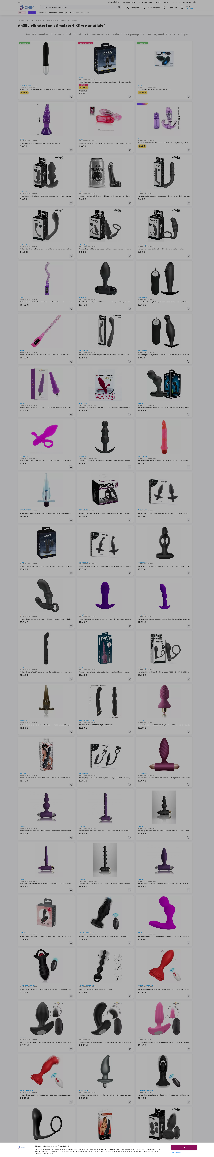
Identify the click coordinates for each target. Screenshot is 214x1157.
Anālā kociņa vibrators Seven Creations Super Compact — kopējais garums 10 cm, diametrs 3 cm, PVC (46, 513)
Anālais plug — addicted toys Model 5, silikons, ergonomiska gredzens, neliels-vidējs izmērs (105, 249)
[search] (119, 7)
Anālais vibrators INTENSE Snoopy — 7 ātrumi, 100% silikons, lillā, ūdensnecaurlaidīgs (46, 408)
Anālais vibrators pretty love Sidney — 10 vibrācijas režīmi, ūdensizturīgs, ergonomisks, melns (105, 460)
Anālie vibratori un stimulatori (56, 20)
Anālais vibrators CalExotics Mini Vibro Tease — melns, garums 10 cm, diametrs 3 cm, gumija (46, 725)
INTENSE (23, 403)
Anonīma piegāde (146, 2)
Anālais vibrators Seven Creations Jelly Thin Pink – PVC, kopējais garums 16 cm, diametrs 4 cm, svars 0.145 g (164, 460)
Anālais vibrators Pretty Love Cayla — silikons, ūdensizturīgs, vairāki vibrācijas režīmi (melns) (46, 619)
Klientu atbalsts (113, 2)
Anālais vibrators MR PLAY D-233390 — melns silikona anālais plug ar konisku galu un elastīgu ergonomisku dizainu (164, 408)
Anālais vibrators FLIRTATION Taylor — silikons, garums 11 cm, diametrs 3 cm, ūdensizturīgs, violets (46, 460)
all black (82, 192)
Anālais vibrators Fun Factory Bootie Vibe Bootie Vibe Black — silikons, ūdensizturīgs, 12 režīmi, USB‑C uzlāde (46, 936)
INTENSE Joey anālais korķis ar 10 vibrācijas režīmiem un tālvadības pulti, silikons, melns (46, 1042)
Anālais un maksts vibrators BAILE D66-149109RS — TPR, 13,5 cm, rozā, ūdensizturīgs (105, 143)
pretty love (82, 297)
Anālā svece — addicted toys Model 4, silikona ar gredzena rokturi (161, 249)
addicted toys (24, 192)
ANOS (81, 78)
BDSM (71, 13)
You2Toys (23, 668)
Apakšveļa (63, 13)
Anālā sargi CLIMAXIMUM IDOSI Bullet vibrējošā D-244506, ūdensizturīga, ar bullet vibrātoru (105, 1095)
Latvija (20, 2)
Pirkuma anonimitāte (129, 2)
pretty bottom (142, 297)
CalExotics (23, 720)
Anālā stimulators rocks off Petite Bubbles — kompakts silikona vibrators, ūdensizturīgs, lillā (46, 831)
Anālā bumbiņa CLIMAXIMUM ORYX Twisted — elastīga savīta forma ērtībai (164, 778)
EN (190, 2)
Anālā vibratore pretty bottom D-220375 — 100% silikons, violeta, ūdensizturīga (105, 619)
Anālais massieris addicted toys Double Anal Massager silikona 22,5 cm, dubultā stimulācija (105, 355)
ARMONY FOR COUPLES (86, 720)
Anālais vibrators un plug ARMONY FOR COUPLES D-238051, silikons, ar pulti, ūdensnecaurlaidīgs (105, 936)
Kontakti (158, 2)
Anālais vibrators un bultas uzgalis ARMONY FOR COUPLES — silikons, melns (164, 1095)
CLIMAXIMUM (142, 773)
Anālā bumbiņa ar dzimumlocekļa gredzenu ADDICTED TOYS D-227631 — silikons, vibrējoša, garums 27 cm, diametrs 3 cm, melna (164, 672)
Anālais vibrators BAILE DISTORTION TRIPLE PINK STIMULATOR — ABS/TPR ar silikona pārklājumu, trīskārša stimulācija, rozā (46, 355)
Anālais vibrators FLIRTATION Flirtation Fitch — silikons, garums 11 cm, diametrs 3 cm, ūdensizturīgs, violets (105, 408)
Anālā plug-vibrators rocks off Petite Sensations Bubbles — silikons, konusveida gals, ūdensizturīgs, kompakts (164, 831)
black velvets (83, 509)
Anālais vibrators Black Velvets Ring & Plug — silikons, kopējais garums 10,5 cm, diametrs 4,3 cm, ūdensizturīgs (105, 513)
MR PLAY (140, 403)
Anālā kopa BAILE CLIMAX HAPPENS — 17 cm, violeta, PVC (40, 143)
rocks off (141, 720)
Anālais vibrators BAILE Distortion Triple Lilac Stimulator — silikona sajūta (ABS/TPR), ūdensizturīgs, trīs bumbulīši (46, 302)
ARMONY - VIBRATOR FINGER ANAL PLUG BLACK (95, 989)
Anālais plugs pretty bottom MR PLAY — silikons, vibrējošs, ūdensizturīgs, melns (164, 566)
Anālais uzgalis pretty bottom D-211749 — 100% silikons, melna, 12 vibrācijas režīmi (164, 355)
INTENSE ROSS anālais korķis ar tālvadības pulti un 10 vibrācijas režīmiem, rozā (164, 1042)
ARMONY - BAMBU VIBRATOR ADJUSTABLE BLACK (96, 725)
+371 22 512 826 (175, 2)
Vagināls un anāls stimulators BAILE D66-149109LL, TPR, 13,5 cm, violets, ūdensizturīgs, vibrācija (164, 143)
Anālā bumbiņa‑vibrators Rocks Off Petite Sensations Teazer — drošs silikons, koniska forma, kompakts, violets (46, 883)
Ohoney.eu (22, 20)
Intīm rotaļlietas (35, 20)
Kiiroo (140, 85)
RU (187, 2)
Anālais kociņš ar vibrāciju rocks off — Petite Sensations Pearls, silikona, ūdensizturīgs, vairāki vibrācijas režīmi (105, 831)
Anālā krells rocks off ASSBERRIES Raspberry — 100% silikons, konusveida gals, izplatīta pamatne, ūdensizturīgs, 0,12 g (164, 725)
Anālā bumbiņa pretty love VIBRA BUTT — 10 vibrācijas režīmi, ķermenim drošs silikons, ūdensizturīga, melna (105, 302)
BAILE (22, 139)
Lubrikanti (42, 13)
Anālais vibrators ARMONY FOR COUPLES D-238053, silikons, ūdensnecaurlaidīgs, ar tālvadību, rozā (46, 1095)
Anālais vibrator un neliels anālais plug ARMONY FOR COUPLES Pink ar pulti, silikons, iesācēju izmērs (164, 989)
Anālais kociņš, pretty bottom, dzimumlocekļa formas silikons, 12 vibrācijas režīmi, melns (164, 302)
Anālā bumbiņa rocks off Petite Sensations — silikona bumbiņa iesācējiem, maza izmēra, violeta (164, 883)
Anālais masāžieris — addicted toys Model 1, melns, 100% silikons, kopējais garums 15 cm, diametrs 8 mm (105, 566)
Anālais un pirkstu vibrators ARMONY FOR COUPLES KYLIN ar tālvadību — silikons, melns (46, 989)
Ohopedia (85, 13)
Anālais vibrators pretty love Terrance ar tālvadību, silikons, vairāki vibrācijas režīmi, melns (164, 936)
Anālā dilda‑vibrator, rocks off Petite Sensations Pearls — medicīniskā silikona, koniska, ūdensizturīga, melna (105, 883)
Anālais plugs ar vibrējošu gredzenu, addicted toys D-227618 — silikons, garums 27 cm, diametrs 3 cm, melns (105, 778)
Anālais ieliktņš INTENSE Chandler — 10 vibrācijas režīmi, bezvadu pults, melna (105, 1042)
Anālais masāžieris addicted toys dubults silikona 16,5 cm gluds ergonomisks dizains (164, 196)
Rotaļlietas (52, 13)
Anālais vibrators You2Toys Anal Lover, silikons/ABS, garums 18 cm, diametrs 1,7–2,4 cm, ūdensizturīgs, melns (46, 672)
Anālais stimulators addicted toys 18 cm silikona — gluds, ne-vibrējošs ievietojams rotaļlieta (46, 249)
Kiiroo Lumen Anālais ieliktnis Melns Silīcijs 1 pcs (155, 89)
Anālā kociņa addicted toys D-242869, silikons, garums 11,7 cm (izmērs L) (46, 196)
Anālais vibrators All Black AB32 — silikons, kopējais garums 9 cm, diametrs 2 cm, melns (105, 196)
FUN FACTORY (24, 932)
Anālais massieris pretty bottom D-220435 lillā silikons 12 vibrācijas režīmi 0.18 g (164, 619)
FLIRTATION (83, 403)
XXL (77, 13)
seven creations (25, 85)
